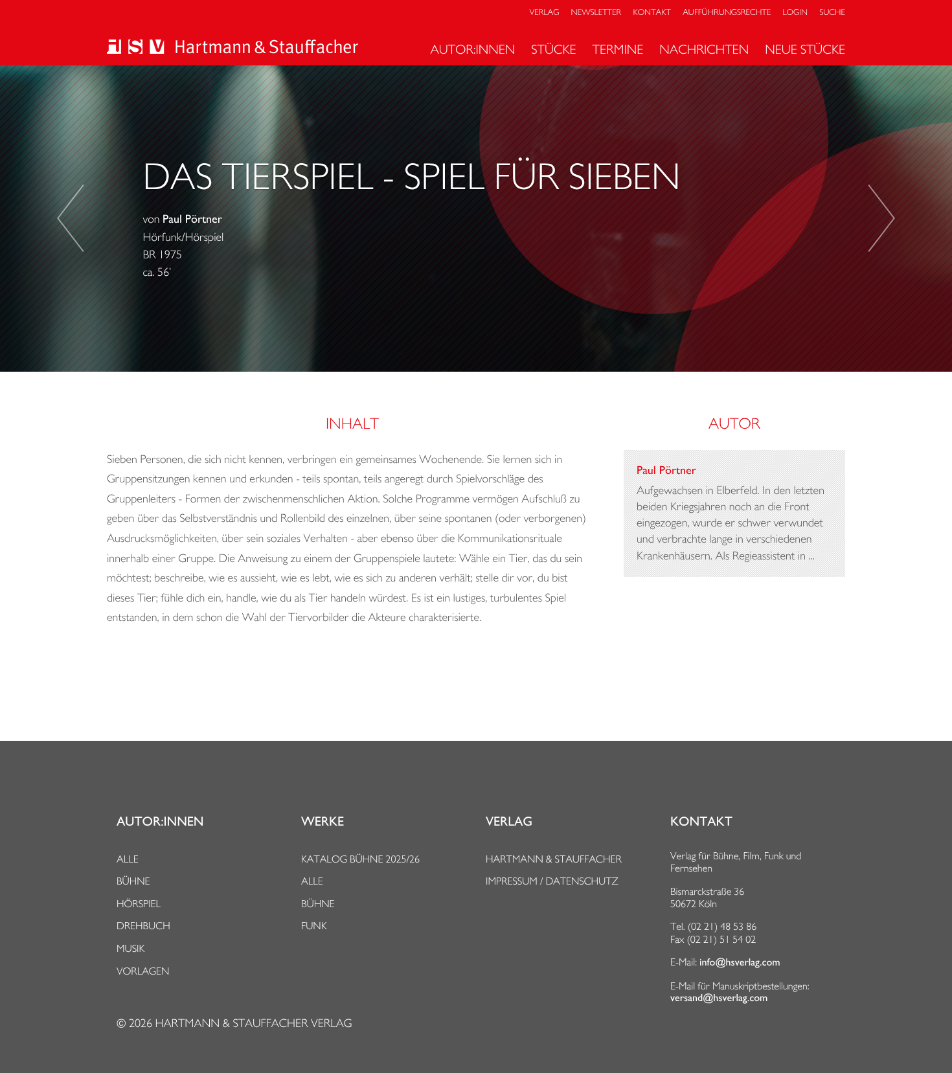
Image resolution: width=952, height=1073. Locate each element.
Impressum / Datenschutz (552, 881)
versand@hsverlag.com (718, 997)
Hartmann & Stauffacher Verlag (253, 1023)
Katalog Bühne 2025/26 (360, 859)
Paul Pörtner (192, 219)
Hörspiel (139, 904)
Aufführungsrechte (727, 12)
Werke (322, 822)
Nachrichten (704, 49)
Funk (314, 926)
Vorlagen (143, 971)
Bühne (133, 881)
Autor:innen (472, 49)
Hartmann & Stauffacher (554, 859)
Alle (128, 859)
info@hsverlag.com (739, 962)
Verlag (545, 12)
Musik (130, 948)
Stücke (553, 49)
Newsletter (596, 12)
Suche (832, 12)
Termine (618, 49)
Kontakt (651, 12)
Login (795, 12)
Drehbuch (143, 926)
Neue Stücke (805, 49)
